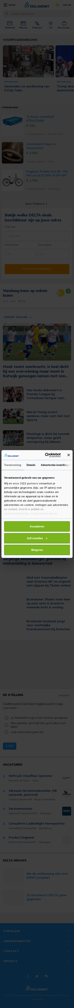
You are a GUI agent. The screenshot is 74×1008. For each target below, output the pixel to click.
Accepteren (37, 526)
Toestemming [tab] (12, 464)
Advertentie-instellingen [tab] (56, 464)
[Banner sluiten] (68, 455)
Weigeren (37, 549)
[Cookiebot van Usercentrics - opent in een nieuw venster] (46, 455)
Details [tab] (31, 464)
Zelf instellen (35, 538)
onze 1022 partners (25, 483)
